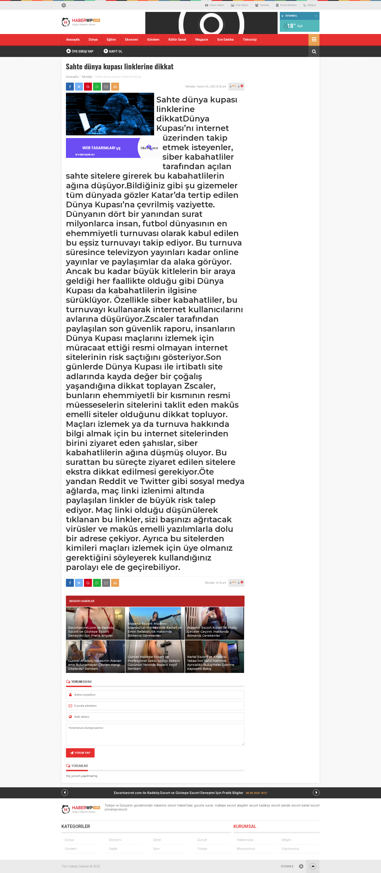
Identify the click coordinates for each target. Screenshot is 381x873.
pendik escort (291, 805)
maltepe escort (225, 805)
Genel (157, 840)
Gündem (153, 39)
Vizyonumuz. (291, 848)
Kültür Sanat (177, 39)
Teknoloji (250, 39)
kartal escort (310, 805)
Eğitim (111, 39)
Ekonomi (131, 39)
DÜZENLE (287, 866)
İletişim (312, 5)
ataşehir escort (247, 805)
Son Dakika (225, 39)
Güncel (202, 840)
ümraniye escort (116, 809)
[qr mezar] (211, 24)
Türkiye (202, 848)
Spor (156, 848)
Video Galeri (217, 5)
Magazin (201, 39)
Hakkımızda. (245, 840)
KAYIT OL (115, 51)
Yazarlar (264, 5)
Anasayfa (73, 39)
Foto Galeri (242, 5)
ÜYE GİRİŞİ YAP (82, 51)
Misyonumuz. (246, 848)
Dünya (93, 39)
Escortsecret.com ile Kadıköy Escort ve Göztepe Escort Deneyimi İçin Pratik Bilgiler (190, 793)
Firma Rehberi (288, 5)
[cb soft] (113, 157)
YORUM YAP (82, 752)
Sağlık (113, 848)
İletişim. (287, 840)
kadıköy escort (269, 805)
